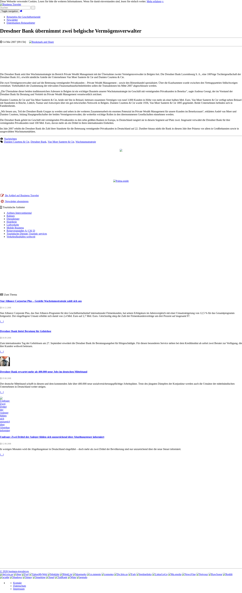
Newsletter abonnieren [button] (16, 201)
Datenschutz (19, 585)
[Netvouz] (202, 574)
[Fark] (132, 574)
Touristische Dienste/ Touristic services (27, 233)
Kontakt (17, 582)
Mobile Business (15, 227)
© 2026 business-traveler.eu (14, 571)
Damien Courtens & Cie (16, 141)
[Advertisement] (121, 56)
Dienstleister (13, 218)
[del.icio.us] (6, 574)
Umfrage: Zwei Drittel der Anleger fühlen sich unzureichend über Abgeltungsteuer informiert (52, 437)
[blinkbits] (53, 574)
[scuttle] (4, 577)
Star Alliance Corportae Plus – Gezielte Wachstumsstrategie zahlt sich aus (41, 301)
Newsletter (12, 19)
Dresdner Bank (38, 141)
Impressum (19, 588)
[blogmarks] (79, 574)
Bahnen (11, 215)
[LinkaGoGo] (160, 574)
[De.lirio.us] (121, 574)
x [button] (162, 1)
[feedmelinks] (144, 574)
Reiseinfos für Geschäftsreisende (23, 16)
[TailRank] (61, 577)
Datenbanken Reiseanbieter (21, 22)
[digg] (17, 574)
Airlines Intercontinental (19, 213)
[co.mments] (94, 574)
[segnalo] (82, 577)
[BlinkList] (66, 574)
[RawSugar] (215, 574)
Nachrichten (10, 138)
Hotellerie (12, 221)
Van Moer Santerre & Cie (61, 141)
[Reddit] (227, 574)
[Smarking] (39, 577)
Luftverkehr (13, 224)
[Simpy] (27, 577)
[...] (2, 321)
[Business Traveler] (10, 4)
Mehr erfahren (154, 1)
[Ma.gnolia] (174, 574)
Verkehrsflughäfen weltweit (21, 236)
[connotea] (108, 574)
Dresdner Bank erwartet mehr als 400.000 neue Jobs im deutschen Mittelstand (43, 371)
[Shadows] (16, 577)
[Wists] (72, 577)
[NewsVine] (189, 574)
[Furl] (25, 574)
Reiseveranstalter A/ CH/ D (21, 230)
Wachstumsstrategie (86, 141)
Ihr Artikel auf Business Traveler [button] (21, 195)
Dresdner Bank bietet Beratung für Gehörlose (25, 331)
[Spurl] (50, 577)
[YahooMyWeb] (38, 574)
